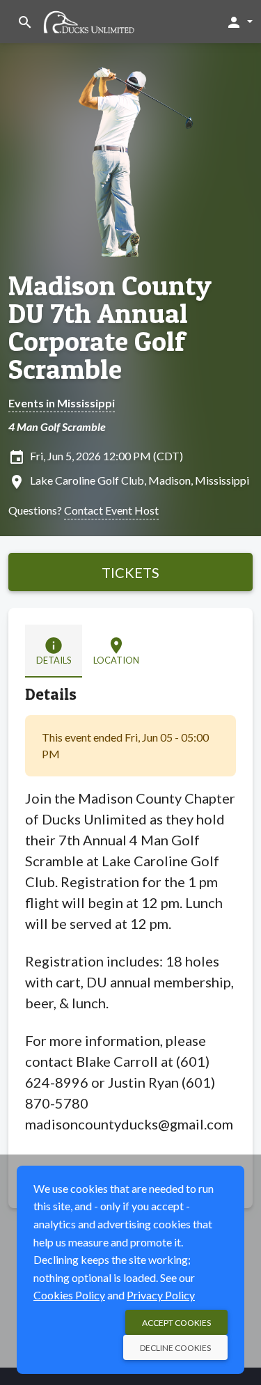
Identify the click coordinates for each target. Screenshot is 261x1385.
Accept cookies (176, 1322)
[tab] (53, 651)
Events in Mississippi (61, 402)
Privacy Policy (161, 1294)
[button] (239, 21)
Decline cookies (175, 1348)
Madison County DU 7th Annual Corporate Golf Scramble (110, 327)
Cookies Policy (69, 1294)
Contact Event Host (111, 510)
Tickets (130, 572)
